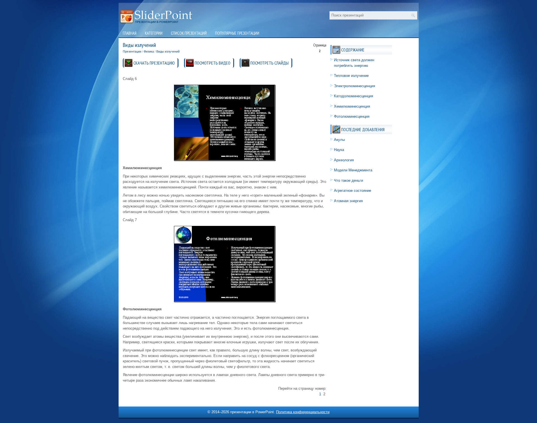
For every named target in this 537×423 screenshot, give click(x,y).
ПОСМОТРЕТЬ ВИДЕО (212, 63)
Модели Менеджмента (353, 170)
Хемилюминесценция (352, 106)
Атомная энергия (348, 201)
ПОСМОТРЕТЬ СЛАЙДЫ (269, 63)
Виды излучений (168, 51)
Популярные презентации (237, 33)
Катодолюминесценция (353, 96)
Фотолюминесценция (351, 116)
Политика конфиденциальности (302, 412)
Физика (149, 51)
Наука (339, 150)
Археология (344, 160)
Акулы (339, 140)
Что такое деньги (348, 180)
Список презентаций (189, 33)
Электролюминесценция (354, 86)
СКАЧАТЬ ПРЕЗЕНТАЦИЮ (154, 63)
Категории (153, 33)
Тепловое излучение (351, 76)
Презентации (132, 51)
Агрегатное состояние (352, 190)
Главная (129, 33)
